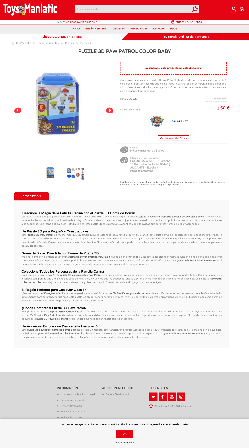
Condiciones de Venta (73, 400)
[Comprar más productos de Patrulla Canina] (157, 129)
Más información (124, 442)
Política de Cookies (71, 417)
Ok (124, 433)
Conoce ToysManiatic (118, 394)
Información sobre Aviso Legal (78, 394)
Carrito (242, 9)
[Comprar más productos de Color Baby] (180, 129)
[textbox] (133, 9)
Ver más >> (173, 138)
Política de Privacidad (73, 411)
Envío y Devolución (71, 406)
